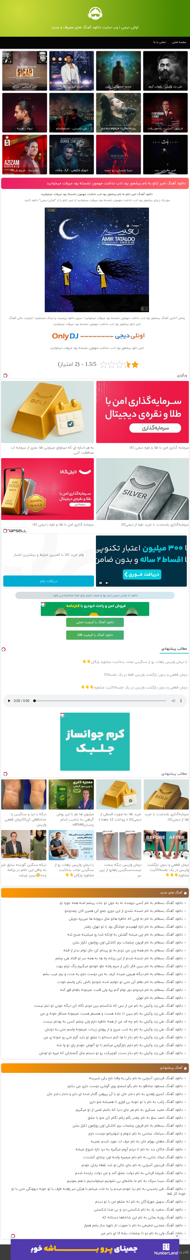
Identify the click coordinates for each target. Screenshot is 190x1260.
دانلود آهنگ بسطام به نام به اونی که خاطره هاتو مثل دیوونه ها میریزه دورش (126, 918)
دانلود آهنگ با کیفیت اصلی (95, 622)
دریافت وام (48, 581)
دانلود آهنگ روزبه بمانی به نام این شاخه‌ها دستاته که (142, 1217)
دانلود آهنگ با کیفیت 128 (95, 635)
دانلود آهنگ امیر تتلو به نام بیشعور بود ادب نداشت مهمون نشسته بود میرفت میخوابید (116, 183)
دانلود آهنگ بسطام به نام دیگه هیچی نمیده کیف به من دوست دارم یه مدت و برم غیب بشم (113, 974)
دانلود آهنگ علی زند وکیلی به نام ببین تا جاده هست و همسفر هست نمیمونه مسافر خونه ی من (111, 1013)
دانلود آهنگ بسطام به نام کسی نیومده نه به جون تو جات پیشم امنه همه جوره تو (121, 903)
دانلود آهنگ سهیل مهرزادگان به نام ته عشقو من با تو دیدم (139, 1201)
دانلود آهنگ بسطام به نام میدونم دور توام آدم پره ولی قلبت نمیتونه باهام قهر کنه (121, 990)
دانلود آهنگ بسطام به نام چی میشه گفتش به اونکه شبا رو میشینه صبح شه (125, 934)
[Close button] (177, 1236)
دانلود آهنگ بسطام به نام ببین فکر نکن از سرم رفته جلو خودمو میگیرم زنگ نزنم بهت (119, 966)
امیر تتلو (68, 200)
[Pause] (100, 583)
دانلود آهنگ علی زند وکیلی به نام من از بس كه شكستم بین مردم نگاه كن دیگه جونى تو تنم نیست (108, 1005)
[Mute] (107, 583)
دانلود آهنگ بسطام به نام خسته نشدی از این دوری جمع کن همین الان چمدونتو (124, 911)
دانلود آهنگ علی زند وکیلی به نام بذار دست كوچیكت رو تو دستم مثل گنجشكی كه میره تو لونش (111, 1053)
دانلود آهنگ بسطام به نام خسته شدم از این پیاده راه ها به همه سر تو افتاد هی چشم (119, 958)
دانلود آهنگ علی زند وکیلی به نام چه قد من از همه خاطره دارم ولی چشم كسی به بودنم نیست (113, 1021)
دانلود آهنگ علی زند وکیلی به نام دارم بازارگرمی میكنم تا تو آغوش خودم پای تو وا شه (120, 1045)
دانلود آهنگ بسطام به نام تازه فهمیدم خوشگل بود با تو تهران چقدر (133, 926)
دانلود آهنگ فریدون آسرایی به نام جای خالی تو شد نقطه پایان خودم (132, 1165)
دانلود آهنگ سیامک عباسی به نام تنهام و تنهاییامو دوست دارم (136, 1133)
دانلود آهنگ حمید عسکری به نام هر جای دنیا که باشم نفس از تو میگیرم (129, 1110)
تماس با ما (159, 42)
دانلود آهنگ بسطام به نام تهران (159, 997)
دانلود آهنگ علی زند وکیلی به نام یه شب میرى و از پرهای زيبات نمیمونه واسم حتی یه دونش (114, 1029)
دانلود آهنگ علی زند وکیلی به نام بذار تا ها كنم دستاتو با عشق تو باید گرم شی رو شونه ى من (113, 1037)
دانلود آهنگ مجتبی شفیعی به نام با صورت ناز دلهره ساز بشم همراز (133, 1225)
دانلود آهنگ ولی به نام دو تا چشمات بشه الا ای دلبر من (142, 1233)
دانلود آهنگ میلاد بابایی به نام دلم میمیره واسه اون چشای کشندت (133, 1157)
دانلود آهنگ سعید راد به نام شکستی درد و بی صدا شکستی (138, 1209)
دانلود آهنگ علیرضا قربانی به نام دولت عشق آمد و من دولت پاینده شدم (129, 1173)
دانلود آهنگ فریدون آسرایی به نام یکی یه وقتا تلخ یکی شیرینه (136, 1078)
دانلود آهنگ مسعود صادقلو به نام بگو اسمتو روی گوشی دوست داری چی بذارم (125, 1086)
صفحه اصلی (179, 42)
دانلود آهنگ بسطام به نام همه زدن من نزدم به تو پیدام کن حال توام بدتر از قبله (123, 950)
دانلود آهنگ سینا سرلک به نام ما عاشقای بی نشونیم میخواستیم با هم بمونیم (125, 1181)
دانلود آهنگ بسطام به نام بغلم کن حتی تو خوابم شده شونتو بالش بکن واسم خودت (120, 982)
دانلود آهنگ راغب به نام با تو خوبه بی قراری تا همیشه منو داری (136, 1102)
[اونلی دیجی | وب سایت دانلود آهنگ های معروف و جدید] (95, 13)
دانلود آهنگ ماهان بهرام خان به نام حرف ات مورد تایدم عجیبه (137, 1141)
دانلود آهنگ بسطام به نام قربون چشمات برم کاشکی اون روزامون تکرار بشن (128, 942)
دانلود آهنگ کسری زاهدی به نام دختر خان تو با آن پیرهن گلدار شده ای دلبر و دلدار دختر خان (115, 1094)
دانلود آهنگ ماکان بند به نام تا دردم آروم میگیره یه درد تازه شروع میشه (129, 1149)
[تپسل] (13, 1236)
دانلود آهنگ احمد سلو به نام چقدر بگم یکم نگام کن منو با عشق (135, 1117)
